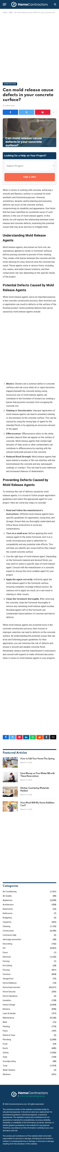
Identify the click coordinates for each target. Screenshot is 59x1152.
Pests (5, 1031)
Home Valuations (10, 996)
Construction (10, 84)
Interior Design (9, 1005)
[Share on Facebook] (10, 112)
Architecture (8, 905)
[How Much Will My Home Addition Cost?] (10, 806)
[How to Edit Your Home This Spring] (10, 762)
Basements (8, 909)
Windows (7, 1074)
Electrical (7, 957)
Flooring (6, 970)
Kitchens (6, 1009)
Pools (5, 1044)
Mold (5, 1022)
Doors (5, 952)
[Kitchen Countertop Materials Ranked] (10, 792)
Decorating (7, 944)
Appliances (7, 900)
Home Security (9, 992)
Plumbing (7, 1039)
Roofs (5, 1048)
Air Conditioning (9, 891)
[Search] (54, 4)
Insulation (7, 1000)
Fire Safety (7, 965)
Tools (5, 1066)
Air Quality (7, 896)
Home (5, 12)
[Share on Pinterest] (42, 112)
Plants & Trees (9, 1035)
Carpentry (7, 922)
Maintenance (8, 1018)
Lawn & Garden (9, 1013)
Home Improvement (11, 987)
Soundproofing (9, 1061)
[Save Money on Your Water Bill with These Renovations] (10, 777)
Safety (6, 1052)
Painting (6, 1026)
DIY (4, 948)
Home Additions (10, 983)
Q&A (10, 12)
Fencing (6, 961)
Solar (5, 1057)
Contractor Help (9, 935)
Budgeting (7, 918)
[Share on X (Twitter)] (26, 112)
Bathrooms (7, 913)
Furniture (7, 974)
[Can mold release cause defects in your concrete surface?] (29, 146)
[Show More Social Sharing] (53, 112)
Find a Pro (29, 177)
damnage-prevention (12, 939)
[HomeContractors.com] (29, 4)
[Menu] (4, 4)
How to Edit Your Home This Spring (37, 759)
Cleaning (6, 926)
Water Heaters (9, 1070)
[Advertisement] (29, 47)
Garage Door (8, 978)
